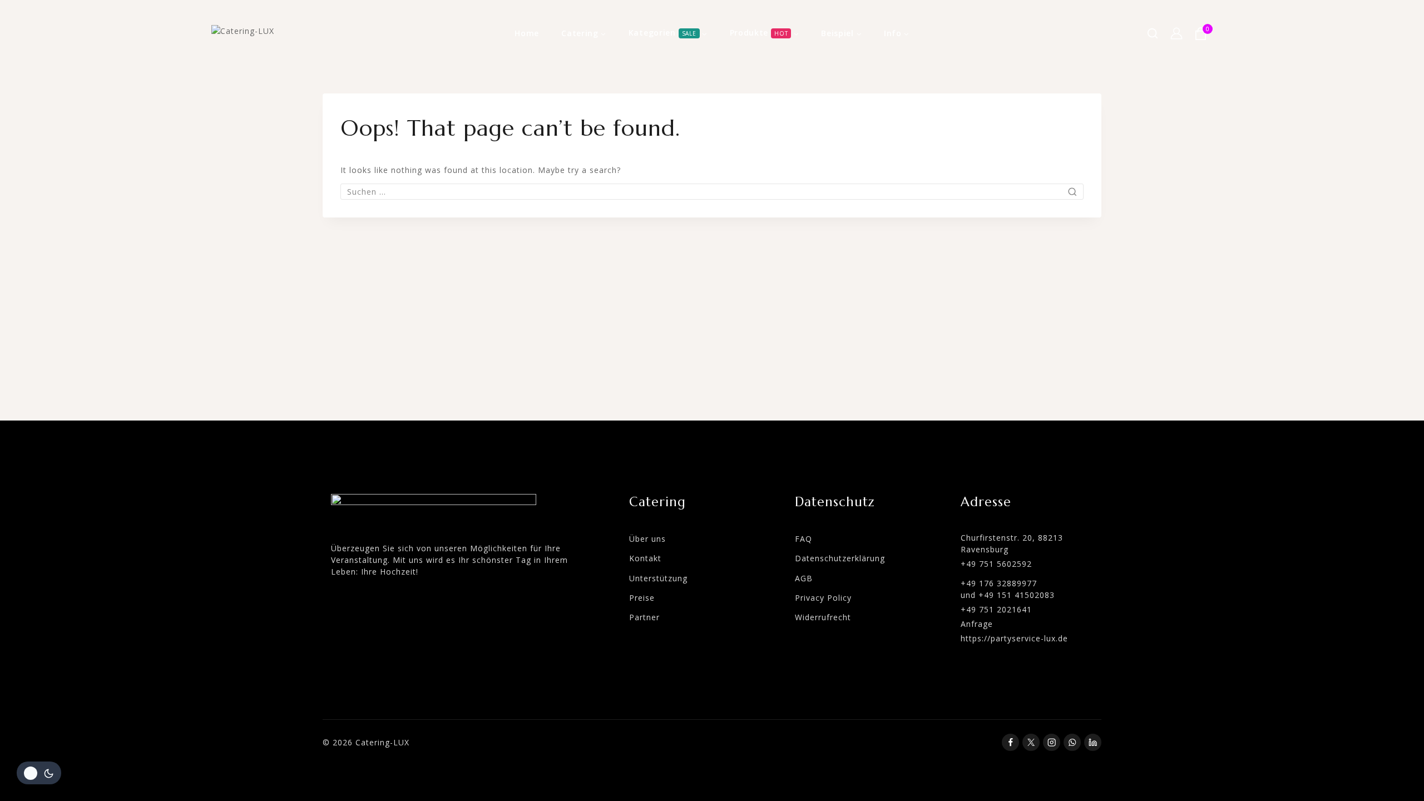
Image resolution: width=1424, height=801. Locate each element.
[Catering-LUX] (267, 33)
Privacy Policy (823, 597)
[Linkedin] (1092, 742)
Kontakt (645, 558)
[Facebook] (1010, 742)
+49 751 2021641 (996, 609)
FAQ (803, 538)
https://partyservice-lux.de (1014, 638)
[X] (1031, 742)
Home (527, 33)
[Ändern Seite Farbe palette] (39, 773)
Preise (642, 597)
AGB (804, 578)
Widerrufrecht (823, 617)
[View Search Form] (1152, 33)
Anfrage (977, 624)
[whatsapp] (1072, 742)
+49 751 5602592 (996, 563)
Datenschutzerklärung (840, 558)
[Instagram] (1051, 742)
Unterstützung (658, 578)
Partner (644, 617)
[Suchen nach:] (712, 191)
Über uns (647, 538)
